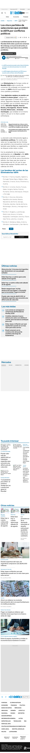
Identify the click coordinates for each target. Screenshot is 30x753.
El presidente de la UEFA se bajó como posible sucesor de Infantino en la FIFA (19, 131)
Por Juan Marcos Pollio (6, 577)
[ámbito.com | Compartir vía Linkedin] (24, 37)
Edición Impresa (6, 716)
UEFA (15, 20)
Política (22, 705)
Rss (25, 721)
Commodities (18, 365)
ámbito (3, 20)
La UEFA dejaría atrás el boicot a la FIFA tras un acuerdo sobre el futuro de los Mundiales (14, 72)
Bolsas (10, 365)
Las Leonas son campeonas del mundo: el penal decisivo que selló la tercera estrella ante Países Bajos (26, 455)
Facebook (5, 697)
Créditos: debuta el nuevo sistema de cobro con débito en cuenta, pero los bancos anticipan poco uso (16, 318)
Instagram (9, 697)
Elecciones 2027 (13, 9)
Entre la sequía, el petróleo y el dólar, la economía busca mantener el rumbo (14, 639)
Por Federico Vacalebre (6, 606)
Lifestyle (21, 710)
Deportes (9, 20)
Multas (3, 731)
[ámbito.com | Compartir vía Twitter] (22, 37)
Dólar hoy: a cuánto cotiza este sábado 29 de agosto (15, 283)
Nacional (4, 713)
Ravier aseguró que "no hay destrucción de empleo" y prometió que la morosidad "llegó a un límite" (14, 290)
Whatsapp (21, 697)
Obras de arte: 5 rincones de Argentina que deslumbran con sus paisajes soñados (15, 271)
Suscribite (21, 236)
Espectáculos (6, 721)
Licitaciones (13, 731)
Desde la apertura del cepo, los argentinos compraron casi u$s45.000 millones (14, 563)
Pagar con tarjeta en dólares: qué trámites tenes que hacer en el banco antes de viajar (13, 614)
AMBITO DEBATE (23, 738)
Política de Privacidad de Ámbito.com (13, 726)
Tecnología (17, 721)
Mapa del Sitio (6, 723)
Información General (8, 718)
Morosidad (22, 9)
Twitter (2, 697)
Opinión (13, 710)
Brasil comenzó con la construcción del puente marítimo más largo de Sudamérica (13, 332)
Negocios (4, 710)
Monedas (3, 365)
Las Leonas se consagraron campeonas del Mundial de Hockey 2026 (14, 311)
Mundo (13, 713)
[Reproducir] (4, 57)
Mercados (18, 708)
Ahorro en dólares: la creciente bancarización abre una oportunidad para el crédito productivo (15, 602)
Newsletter (25, 697)
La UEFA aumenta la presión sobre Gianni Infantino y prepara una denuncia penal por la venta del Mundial (15, 66)
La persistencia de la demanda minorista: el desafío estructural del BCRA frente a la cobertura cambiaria (25, 526)
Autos (21, 718)
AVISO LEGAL (5, 729)
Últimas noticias (15, 702)
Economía (16, 17)
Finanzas (25, 17)
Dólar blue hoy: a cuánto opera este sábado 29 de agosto (14, 278)
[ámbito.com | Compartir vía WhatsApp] (18, 37)
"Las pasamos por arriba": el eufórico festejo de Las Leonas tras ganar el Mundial (6, 485)
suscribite (22, 12)
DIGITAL (7, 737)
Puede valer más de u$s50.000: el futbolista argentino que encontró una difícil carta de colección (15, 298)
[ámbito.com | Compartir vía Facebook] (20, 37)
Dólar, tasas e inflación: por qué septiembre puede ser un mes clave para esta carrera (16, 325)
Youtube (17, 696)
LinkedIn (13, 697)
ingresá (26, 12)
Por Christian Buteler (24, 539)
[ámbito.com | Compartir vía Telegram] (26, 37)
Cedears (26, 365)
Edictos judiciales (18, 729)
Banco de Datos (6, 708)
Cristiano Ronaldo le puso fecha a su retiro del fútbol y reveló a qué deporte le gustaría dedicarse (26, 475)
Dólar (7, 17)
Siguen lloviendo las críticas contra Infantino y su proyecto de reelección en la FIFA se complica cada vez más (19, 125)
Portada (4, 702)
